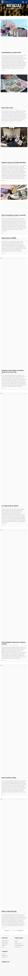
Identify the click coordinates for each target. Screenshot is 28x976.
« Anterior (6, 930)
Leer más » (4, 70)
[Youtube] (13, 965)
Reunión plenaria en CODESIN (9, 238)
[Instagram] (9, 965)
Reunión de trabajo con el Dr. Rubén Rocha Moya (14, 162)
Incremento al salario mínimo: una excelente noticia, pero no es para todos (13, 371)
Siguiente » (21, 930)
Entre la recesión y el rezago (9, 777)
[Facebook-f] (3, 965)
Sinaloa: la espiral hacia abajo (9, 911)
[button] (23, 2)
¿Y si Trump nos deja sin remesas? (10, 506)
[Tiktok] (6, 965)
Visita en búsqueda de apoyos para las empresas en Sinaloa (13, 643)
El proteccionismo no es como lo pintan (11, 52)
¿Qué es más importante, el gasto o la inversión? (14, 215)
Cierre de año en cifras (7, 108)
